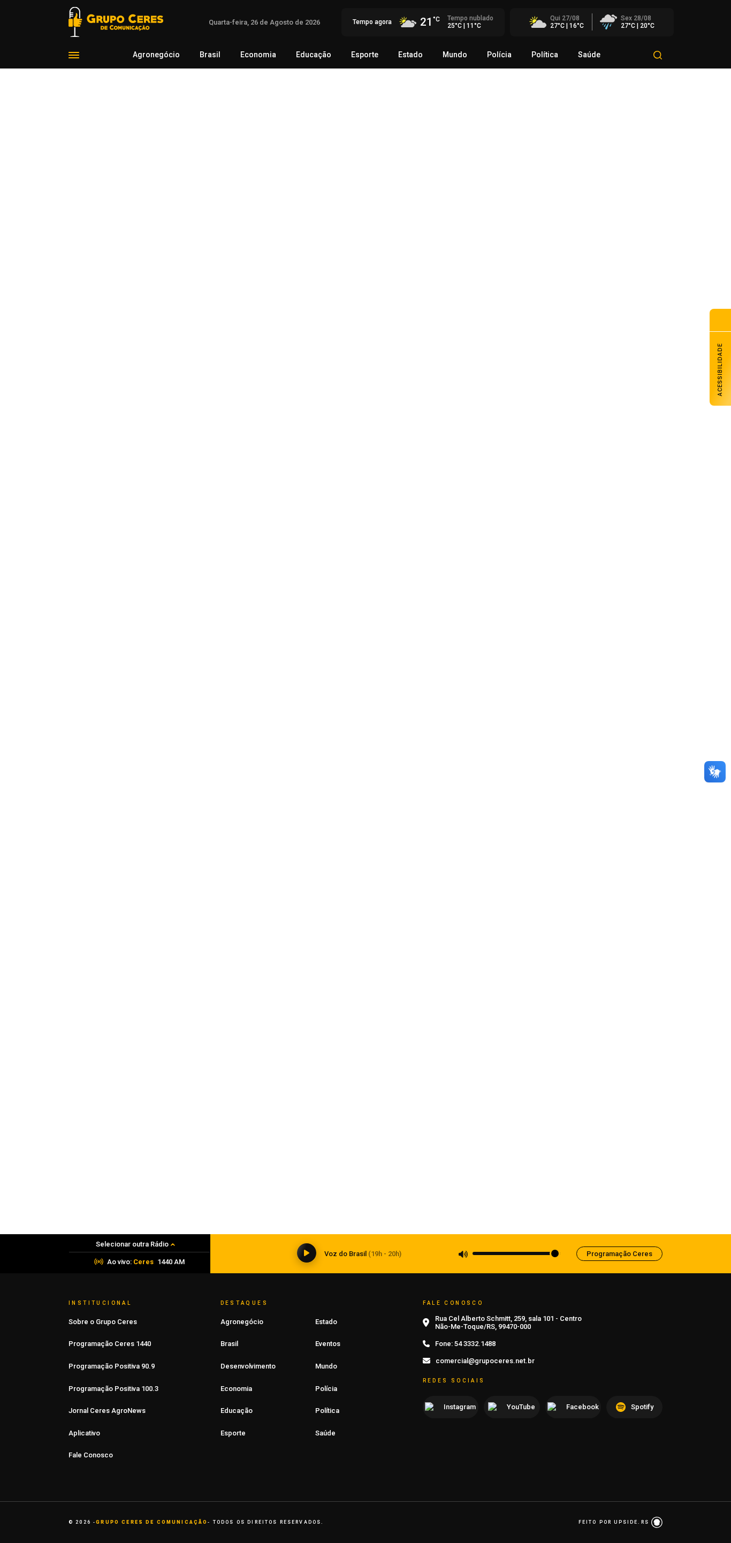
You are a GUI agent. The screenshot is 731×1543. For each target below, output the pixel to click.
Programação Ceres (619, 1254)
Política (544, 54)
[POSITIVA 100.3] (365, 808)
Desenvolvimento (248, 1366)
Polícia (499, 54)
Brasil (210, 54)
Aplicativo (84, 1433)
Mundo (455, 54)
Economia (258, 54)
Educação (313, 54)
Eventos (327, 1344)
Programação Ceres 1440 (109, 1344)
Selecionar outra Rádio (132, 1244)
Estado (410, 54)
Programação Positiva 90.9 (111, 1366)
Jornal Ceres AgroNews (107, 1411)
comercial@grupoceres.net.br (485, 1361)
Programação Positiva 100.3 (113, 1389)
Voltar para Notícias (114, 161)
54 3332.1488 (475, 1344)
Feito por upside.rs (614, 1522)
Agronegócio (156, 54)
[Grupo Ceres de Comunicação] (115, 21)
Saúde (589, 54)
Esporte (364, 54)
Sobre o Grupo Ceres (102, 1322)
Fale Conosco (90, 1455)
